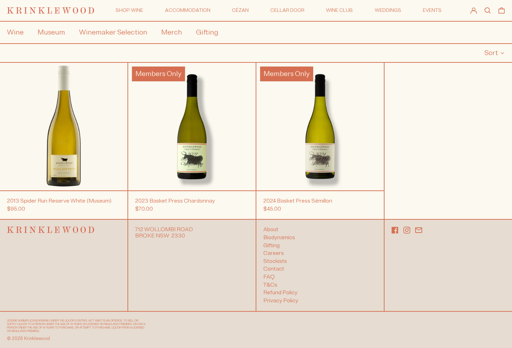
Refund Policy (280, 292)
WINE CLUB (339, 10)
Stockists (275, 261)
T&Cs (270, 284)
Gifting (271, 245)
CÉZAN (240, 10)
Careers (273, 253)
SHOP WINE (129, 10)
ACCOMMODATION (187, 10)
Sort (491, 52)
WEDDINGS (388, 10)
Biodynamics (279, 237)
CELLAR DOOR (287, 10)
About (270, 229)
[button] (487, 10)
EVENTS (432, 10)
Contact (273, 268)
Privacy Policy (280, 300)
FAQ (269, 276)
